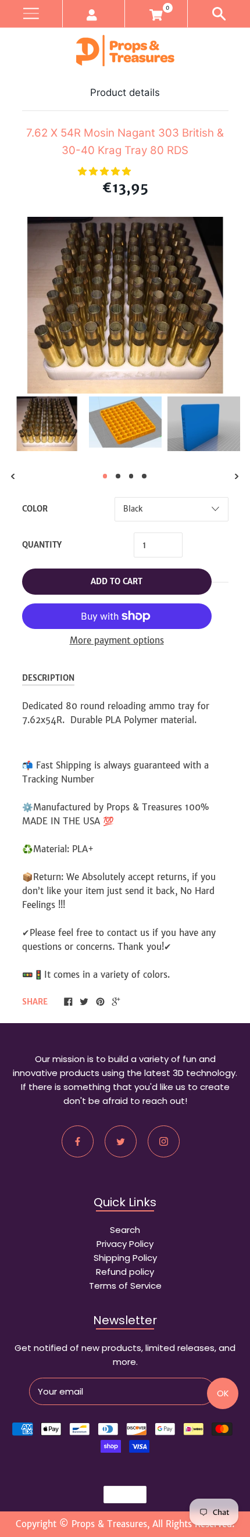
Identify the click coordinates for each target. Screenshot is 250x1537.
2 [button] (118, 476)
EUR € (119, 1494)
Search (125, 1230)
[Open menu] (31, 13)
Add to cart (116, 582)
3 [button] (131, 476)
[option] (46, 423)
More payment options (117, 640)
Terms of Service (125, 1285)
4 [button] (144, 476)
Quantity (42, 545)
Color (35, 509)
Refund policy (125, 1272)
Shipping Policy (125, 1258)
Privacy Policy (125, 1244)
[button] (106, 171)
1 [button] (105, 476)
